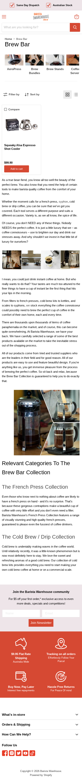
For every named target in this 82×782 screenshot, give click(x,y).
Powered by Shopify (41, 775)
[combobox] (36, 27)
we (28, 305)
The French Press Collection (35, 487)
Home (8, 38)
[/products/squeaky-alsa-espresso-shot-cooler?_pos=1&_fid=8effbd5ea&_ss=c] (21, 124)
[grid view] (67, 94)
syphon (63, 201)
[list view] (76, 94)
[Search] (75, 27)
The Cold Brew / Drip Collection (38, 537)
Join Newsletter (41, 622)
